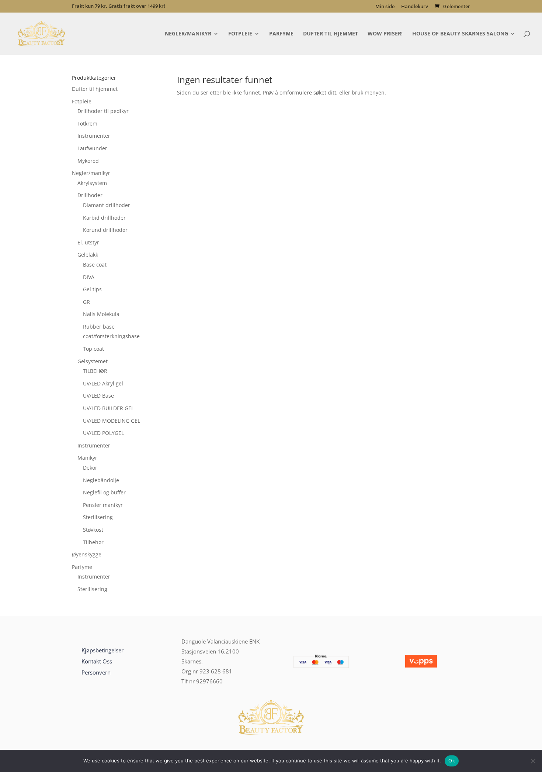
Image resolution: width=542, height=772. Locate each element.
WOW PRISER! (385, 34)
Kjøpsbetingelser (102, 650)
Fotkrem (87, 123)
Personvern (96, 672)
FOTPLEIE (240, 34)
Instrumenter (93, 135)
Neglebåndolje (101, 480)
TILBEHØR (95, 370)
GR (86, 301)
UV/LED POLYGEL (103, 432)
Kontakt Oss (96, 661)
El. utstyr (88, 242)
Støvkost (93, 529)
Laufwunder (92, 148)
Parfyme (82, 566)
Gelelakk (87, 254)
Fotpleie (81, 101)
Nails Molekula (101, 314)
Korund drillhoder (105, 229)
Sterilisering (98, 517)
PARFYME (281, 34)
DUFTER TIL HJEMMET (330, 34)
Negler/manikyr (91, 172)
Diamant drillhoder (106, 205)
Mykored (88, 160)
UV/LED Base (98, 395)
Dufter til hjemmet (95, 88)
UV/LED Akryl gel (103, 383)
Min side (385, 7)
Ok (451, 761)
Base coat (95, 264)
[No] (532, 761)
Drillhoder (90, 195)
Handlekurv (414, 7)
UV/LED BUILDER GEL (108, 408)
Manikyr (87, 457)
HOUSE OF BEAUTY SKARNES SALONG (460, 34)
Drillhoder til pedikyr (103, 110)
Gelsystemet (92, 361)
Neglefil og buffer (104, 492)
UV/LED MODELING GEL (111, 420)
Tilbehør (93, 542)
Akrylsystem (92, 182)
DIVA (88, 277)
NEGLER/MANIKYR (188, 34)
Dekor (90, 467)
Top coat (93, 348)
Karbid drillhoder (104, 217)
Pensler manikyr (103, 504)
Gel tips (92, 289)
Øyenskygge (86, 554)
